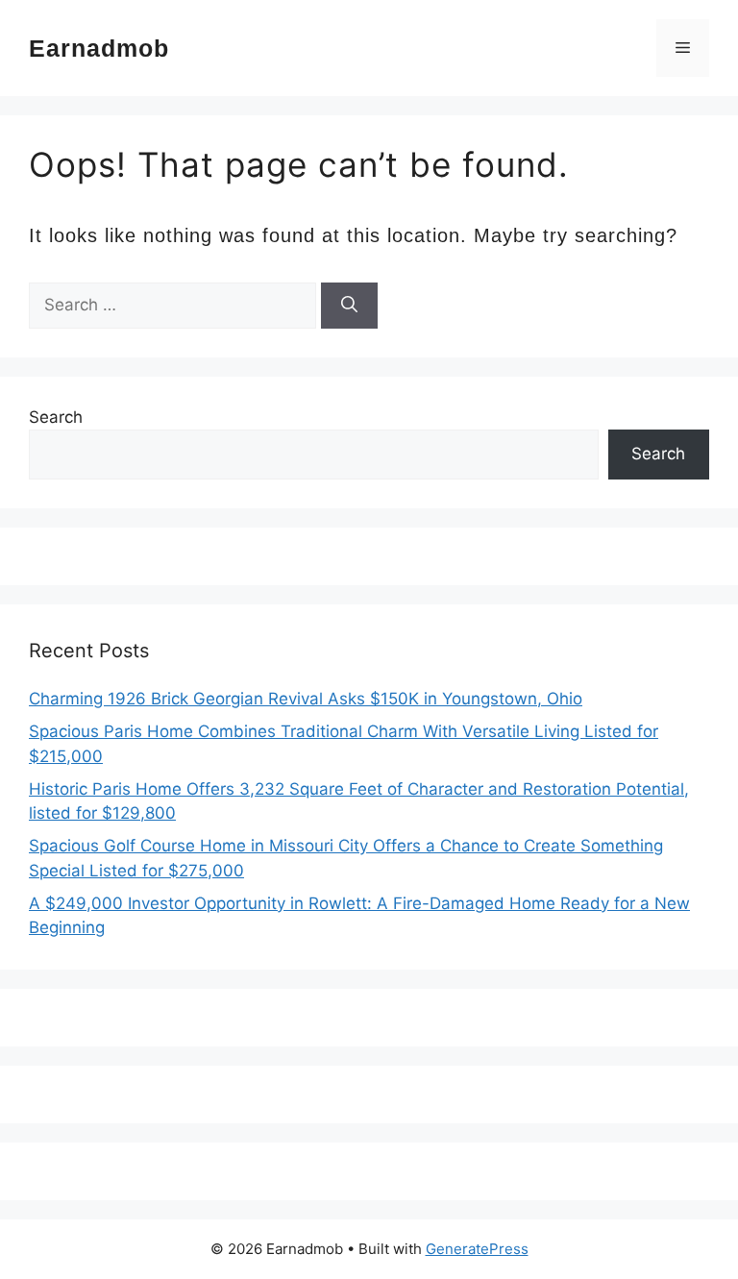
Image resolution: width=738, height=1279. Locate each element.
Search (56, 417)
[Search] (349, 306)
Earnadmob (99, 48)
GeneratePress (477, 1249)
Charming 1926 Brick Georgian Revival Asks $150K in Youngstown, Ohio (305, 698)
